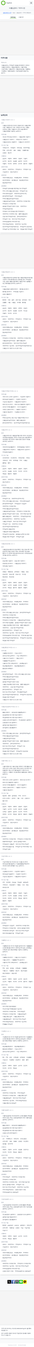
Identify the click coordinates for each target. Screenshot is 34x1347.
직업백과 (9, 3)
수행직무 (21, 17)
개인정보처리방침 (22, 1345)
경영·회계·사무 (7, 13)
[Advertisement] (17, 38)
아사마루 (15, 1345)
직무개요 (13, 17)
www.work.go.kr (21, 1328)
